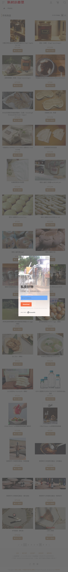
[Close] (47, 258)
